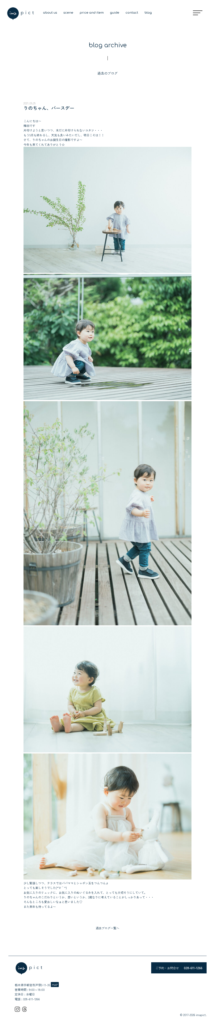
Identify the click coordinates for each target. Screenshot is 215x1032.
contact (132, 12)
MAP (55, 985)
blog (148, 12)
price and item (92, 12)
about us (50, 12)
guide (114, 12)
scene (68, 12)
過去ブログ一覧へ (107, 928)
